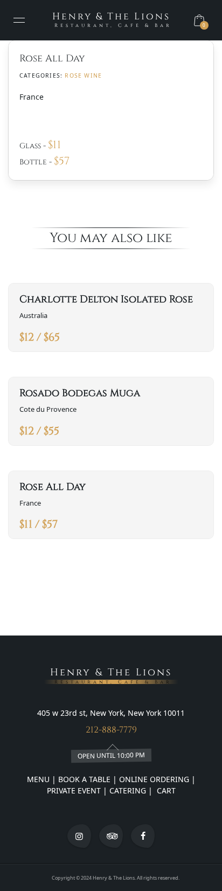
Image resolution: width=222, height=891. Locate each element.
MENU (38, 779)
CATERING (127, 790)
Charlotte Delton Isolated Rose (106, 299)
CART (165, 790)
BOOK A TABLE (85, 779)
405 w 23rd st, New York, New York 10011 (111, 713)
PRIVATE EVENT (75, 790)
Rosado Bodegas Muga (79, 393)
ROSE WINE (83, 75)
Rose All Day (52, 487)
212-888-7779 (111, 730)
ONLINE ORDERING (154, 779)
